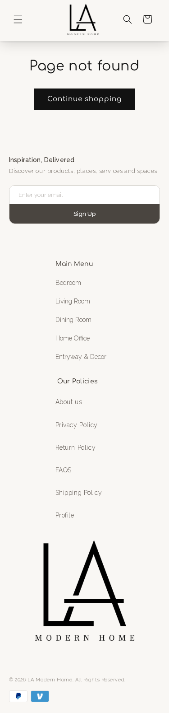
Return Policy (75, 447)
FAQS (63, 470)
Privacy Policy (76, 425)
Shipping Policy (78, 492)
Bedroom (68, 282)
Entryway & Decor (80, 356)
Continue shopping (84, 99)
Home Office (72, 338)
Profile (64, 515)
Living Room (72, 301)
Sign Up (84, 213)
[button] (18, 19)
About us (68, 401)
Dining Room (73, 319)
